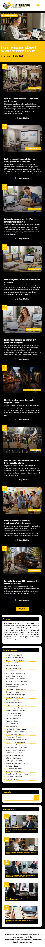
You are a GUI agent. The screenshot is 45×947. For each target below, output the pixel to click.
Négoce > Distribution (13, 758)
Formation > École (12, 721)
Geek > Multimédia (12, 724)
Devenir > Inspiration (13, 700)
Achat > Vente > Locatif (14, 655)
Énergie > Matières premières (16, 710)
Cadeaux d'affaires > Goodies (16, 689)
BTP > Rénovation (12, 687)
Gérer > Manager (11, 726)
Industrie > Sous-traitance (15, 734)
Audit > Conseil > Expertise (15, 671)
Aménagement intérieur (14, 663)
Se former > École (12, 766)
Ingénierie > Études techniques (16, 739)
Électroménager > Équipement (16, 708)
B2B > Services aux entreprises (16, 679)
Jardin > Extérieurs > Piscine (15, 742)
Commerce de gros (12, 692)
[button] (38, 4)
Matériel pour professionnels (15, 750)
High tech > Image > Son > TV (16, 732)
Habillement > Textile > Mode (16, 729)
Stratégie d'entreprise (13, 771)
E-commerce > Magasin (14, 702)
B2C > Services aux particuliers (16, 681)
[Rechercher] (36, 797)
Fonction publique (12, 718)
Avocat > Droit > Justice (14, 676)
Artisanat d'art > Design (14, 665)
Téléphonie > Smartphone (14, 776)
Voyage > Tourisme (12, 779)
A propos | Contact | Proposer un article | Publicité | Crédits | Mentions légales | (22, 935)
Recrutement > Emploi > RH (15, 763)
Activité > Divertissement (14, 657)
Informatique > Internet (14, 737)
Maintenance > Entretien (14, 745)
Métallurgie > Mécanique (14, 755)
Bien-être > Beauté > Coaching (16, 684)
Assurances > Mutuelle (13, 668)
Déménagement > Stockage (15, 694)
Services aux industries (14, 769)
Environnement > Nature (14, 713)
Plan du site (28, 937)
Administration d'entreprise (15, 660)
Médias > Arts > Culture (14, 753)
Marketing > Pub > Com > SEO (16, 747)
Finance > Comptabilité (14, 716)
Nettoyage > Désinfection (14, 761)
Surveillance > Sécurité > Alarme (17, 774)
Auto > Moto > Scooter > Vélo (16, 673)
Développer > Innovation (14, 697)
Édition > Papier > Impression (16, 705)
